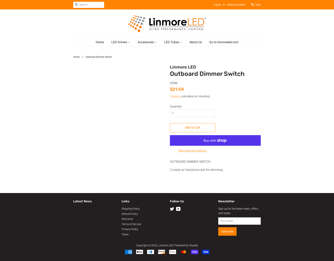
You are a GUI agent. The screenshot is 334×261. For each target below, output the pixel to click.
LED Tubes (172, 42)
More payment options (192, 150)
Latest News (82, 201)
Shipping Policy (131, 208)
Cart (258, 4)
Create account (236, 4)
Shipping (175, 96)
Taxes (125, 234)
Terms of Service (131, 224)
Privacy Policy (130, 229)
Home (100, 42)
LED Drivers (119, 42)
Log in (217, 4)
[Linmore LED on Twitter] (172, 209)
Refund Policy (130, 213)
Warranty (127, 218)
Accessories (146, 42)
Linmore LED (165, 245)
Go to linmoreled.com (224, 42)
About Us (195, 42)
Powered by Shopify (186, 245)
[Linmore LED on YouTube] (178, 209)
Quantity (175, 106)
